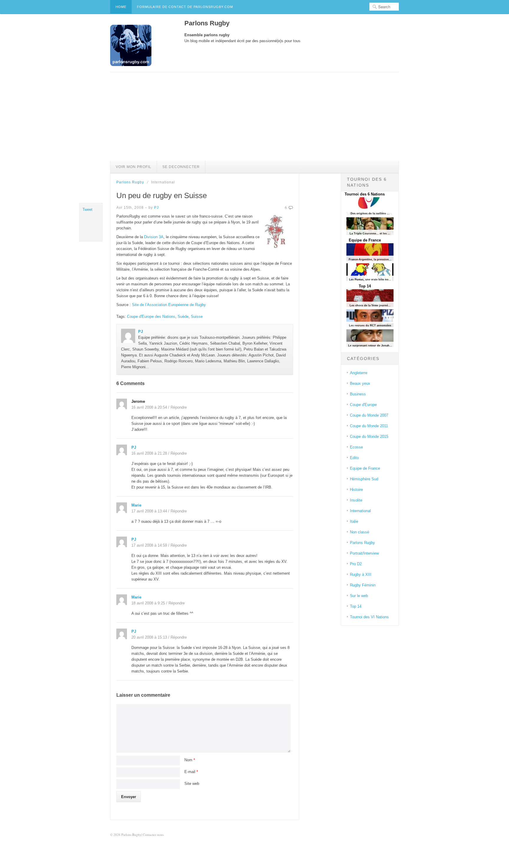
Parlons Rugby (130, 182)
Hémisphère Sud (364, 479)
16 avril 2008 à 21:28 (149, 453)
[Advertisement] (254, 116)
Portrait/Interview (364, 553)
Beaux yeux (360, 383)
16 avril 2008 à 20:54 (149, 407)
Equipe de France (365, 240)
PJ (156, 208)
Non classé (359, 532)
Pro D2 (356, 564)
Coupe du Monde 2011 (369, 426)
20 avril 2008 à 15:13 (149, 637)
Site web (191, 783)
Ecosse (356, 447)
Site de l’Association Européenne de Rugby (169, 305)
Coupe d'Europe (363, 404)
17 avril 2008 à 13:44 (149, 511)
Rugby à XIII (360, 574)
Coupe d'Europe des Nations (151, 316)
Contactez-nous (153, 834)
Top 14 (365, 286)
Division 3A (153, 237)
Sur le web (359, 596)
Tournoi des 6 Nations (365, 194)
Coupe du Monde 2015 (369, 436)
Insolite (356, 500)
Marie (136, 505)
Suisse (197, 316)
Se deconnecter (181, 167)
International (360, 511)
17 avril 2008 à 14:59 (149, 545)
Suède (183, 316)
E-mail (191, 772)
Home (120, 7)
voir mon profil (133, 167)
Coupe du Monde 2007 (369, 415)
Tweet (87, 209)
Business (358, 394)
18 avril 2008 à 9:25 (148, 603)
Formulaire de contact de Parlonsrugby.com (185, 7)
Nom (189, 760)
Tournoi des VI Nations (369, 617)
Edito (354, 458)
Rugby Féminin (363, 585)
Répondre (179, 407)
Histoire (356, 489)
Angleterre (358, 373)
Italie (354, 521)
